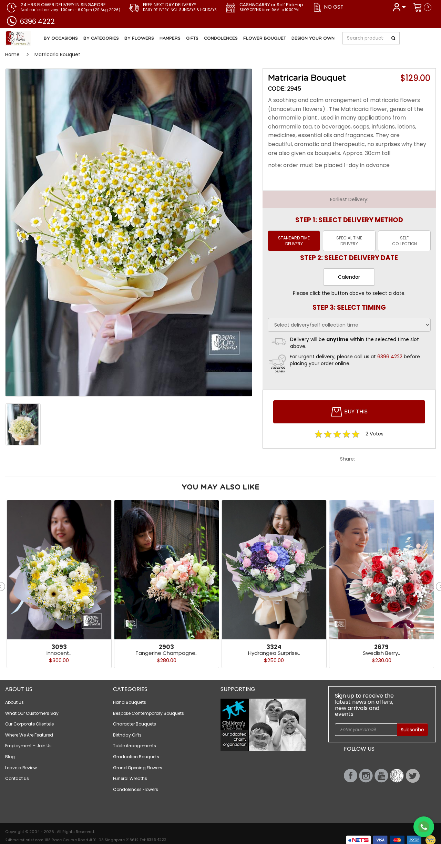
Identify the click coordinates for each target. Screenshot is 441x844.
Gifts (192, 38)
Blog (10, 757)
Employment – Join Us (28, 746)
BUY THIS (355, 411)
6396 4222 (37, 21)
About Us (14, 702)
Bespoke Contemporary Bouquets (148, 713)
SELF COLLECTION (404, 241)
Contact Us (17, 778)
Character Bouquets (134, 724)
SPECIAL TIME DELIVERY (349, 241)
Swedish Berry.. (381, 653)
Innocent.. (59, 653)
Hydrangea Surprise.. (274, 653)
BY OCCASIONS (61, 38)
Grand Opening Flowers (137, 768)
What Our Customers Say (32, 713)
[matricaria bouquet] (128, 232)
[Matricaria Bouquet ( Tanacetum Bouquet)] (42, 38)
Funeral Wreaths (130, 778)
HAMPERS (170, 38)
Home (12, 54)
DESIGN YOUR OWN (313, 38)
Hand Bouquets (129, 702)
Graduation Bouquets (136, 757)
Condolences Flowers (135, 789)
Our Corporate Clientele (29, 724)
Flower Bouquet (264, 38)
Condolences (221, 38)
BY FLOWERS (139, 38)
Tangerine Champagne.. (166, 653)
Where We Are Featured (29, 735)
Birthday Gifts (127, 735)
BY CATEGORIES (101, 38)
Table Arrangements (134, 746)
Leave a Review (21, 768)
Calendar (349, 277)
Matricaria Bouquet (57, 54)
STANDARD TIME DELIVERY (294, 241)
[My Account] (399, 6)
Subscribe (412, 729)
